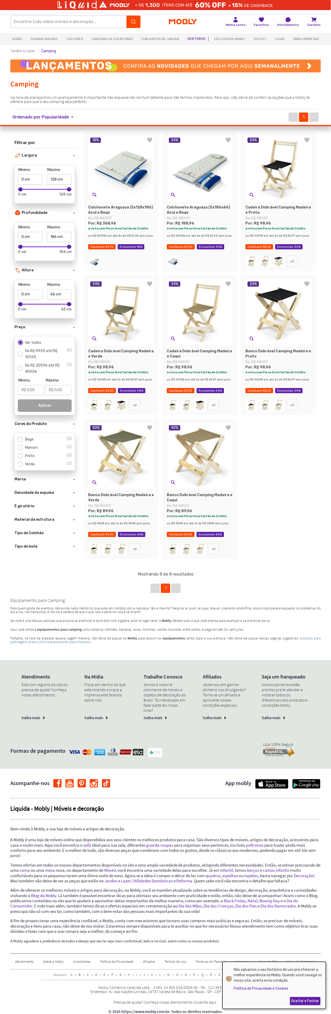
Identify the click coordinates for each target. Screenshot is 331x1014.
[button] (45, 117)
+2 (292, 261)
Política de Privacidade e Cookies (261, 988)
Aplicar (44, 405)
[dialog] (274, 985)
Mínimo (24, 170)
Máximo (53, 170)
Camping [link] (48, 51)
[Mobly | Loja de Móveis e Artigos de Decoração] (183, 22)
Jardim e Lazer (22, 51)
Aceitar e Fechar (305, 1001)
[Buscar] (133, 22)
